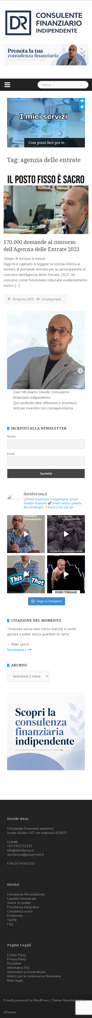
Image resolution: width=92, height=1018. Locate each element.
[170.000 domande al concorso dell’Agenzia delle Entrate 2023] (46, 203)
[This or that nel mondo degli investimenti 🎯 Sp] (26, 574)
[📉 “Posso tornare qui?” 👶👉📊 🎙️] (66, 574)
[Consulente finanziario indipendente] (46, 22)
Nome (11, 436)
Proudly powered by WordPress (26, 1000)
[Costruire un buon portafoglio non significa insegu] (26, 534)
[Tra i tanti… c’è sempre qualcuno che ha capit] (66, 534)
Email (11, 453)
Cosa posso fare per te (46, 143)
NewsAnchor (71, 1000)
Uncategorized (51, 299)
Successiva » (17, 649)
